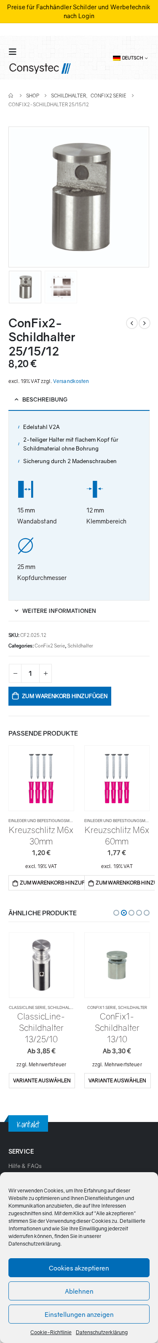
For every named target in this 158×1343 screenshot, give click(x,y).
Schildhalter (80, 645)
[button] (116, 913)
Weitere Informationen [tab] (59, 610)
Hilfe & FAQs (25, 1165)
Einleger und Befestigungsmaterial (46, 820)
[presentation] (19, 197)
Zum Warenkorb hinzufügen (64, 696)
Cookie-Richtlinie (51, 1332)
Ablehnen (79, 1291)
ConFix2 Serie (50, 645)
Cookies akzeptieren (79, 1268)
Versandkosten (71, 381)
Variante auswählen (42, 1080)
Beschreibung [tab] (44, 399)
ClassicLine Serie (27, 1007)
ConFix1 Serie (101, 1007)
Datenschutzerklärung (34, 1244)
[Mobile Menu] (15, 51)
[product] (41, 778)
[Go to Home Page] (11, 95)
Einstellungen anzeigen (79, 1314)
